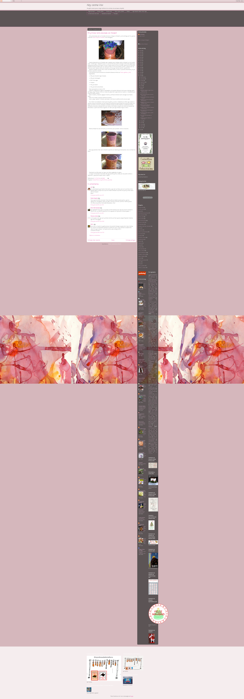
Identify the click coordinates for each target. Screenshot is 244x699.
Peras (149, 419)
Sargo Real (154, 437)
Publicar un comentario (94, 235)
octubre (142, 80)
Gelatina (152, 371)
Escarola (154, 352)
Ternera (155, 442)
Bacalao (155, 288)
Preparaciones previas (142, 260)
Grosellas (155, 372)
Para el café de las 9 (142, 252)
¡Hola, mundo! (141, 354)
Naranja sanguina (151, 409)
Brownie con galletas (142, 463)
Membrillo (155, 401)
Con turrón (150, 345)
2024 (141, 54)
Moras (149, 406)
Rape (152, 428)
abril (142, 122)
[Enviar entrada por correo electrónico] (108, 178)
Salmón (149, 436)
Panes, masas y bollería (119, 11)
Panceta (156, 414)
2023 (141, 55)
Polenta (155, 422)
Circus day (140, 283)
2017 (141, 65)
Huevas (149, 383)
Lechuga (155, 388)
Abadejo (149, 274)
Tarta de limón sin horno (145, 286)
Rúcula (156, 434)
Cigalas (154, 315)
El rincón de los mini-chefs (93, 13)
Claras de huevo (151, 317)
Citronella (154, 316)
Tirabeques (152, 443)
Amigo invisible (141, 207)
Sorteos (139, 263)
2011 (140, 75)
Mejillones (150, 400)
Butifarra (154, 292)
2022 (141, 57)
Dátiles (155, 351)
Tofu (156, 443)
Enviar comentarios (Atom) (114, 244)
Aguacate (152, 275)
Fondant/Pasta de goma (98, 180)
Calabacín (154, 297)
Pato (156, 417)
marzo (142, 124)
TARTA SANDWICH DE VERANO (145, 325)
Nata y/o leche (152, 411)
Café (149, 297)
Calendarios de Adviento (106, 13)
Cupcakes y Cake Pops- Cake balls (144, 226)
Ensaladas (140, 235)
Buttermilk (150, 294)
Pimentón (155, 420)
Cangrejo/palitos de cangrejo (152, 301)
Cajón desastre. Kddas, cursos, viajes (139, 11)
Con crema (155, 333)
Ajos (156, 275)
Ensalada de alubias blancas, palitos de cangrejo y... (146, 113)
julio (141, 85)
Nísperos (150, 413)
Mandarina (150, 396)
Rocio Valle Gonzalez (95, 208)
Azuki (154, 285)
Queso (150, 427)
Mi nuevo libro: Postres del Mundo (142, 361)
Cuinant (140, 537)
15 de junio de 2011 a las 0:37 (97, 195)
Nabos (155, 407)
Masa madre (151, 398)
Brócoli (156, 291)
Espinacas (150, 355)
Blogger (131, 696)
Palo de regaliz (150, 414)
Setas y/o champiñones (152, 439)
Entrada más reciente (94, 240)
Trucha (149, 446)
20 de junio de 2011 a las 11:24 (97, 232)
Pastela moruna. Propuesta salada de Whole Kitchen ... (147, 108)
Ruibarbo (155, 433)
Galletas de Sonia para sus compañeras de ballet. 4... (145, 105)
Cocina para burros (142, 395)
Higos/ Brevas (154, 379)
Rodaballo (150, 433)
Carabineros (155, 302)
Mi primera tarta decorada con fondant (146, 116)
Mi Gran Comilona (142, 440)
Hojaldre (155, 380)
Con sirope (150, 343)
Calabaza (150, 299)
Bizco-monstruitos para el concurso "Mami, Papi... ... (146, 95)
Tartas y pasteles (108, 180)
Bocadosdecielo (141, 478)
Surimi (155, 441)
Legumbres (152, 389)
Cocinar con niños (141, 222)
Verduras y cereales (142, 267)
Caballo (154, 295)
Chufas (149, 315)
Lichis (155, 390)
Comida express (141, 224)
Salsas (139, 262)
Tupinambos (155, 446)
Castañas (150, 304)
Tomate (152, 445)
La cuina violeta (141, 300)
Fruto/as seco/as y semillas (152, 365)
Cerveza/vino (151, 309)
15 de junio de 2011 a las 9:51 (97, 213)
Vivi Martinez (142, 34)
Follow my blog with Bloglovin (143, 40)
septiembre (143, 82)
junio (142, 87)
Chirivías (149, 310)
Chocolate (151, 312)
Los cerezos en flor (142, 428)
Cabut (155, 296)
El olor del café (141, 468)
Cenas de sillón (141, 218)
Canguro (150, 302)
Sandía (155, 436)
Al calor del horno (142, 517)
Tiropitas (141, 88)
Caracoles (152, 303)
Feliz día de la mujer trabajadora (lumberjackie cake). (142, 552)
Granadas (150, 372)
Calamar (150, 300)
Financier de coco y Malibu (142, 295)
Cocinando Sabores (142, 406)
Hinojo (151, 380)
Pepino (155, 418)
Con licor (155, 337)
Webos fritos (141, 353)
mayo (142, 121)
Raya (155, 428)
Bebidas (128, 11)
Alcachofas (150, 278)
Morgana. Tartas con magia (142, 550)
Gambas (155, 369)
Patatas (150, 417)
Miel (151, 404)
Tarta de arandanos (145, 455)
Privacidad (116, 13)
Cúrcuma (150, 351)
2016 (141, 67)
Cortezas (149, 350)
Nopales (156, 412)
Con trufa (154, 344)
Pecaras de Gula (94, 216)
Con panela (154, 341)
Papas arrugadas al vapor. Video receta (142, 416)
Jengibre (155, 384)
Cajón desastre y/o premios (143, 213)
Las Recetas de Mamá (141, 414)
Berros (156, 290)
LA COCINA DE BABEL (141, 525)
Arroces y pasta (141, 209)
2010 (141, 129)
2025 (141, 52)
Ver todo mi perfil (141, 36)
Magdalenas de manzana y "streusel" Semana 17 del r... (147, 103)
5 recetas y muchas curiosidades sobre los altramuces (142, 408)
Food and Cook (141, 422)
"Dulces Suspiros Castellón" (99, 37)
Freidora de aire (141, 239)
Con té (155, 345)
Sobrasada (150, 441)
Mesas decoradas (141, 248)
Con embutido (151, 335)
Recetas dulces (109, 11)
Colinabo (149, 322)
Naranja (150, 408)
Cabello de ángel (150, 296)
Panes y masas (141, 250)
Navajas (152, 412)
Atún (149, 285)
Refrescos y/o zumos (152, 430)
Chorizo (153, 314)
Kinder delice (145, 386)
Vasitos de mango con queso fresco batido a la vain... (146, 91)
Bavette (140, 293)
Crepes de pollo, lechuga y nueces (145, 494)
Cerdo (149, 308)
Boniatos (151, 291)
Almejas (154, 280)
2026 (141, 50)
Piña (156, 421)
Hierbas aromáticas (151, 377)
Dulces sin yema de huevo (143, 231)
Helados (139, 245)
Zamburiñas (153, 449)
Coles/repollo (150, 321)
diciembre (142, 77)
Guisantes (155, 373)
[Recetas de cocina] (142, 275)
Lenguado (149, 390)
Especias (151, 354)
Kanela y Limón (141, 385)
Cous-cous (154, 350)
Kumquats (150, 386)
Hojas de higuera (153, 382)
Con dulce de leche (153, 334)
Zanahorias (150, 451)
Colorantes (150, 323)
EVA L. (92, 224)
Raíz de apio (151, 429)
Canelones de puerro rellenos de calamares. (146, 118)
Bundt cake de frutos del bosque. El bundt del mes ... (146, 111)
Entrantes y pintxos (142, 237)
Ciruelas (149, 316)
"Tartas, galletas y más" (125, 72)
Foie (156, 357)
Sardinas (149, 437)
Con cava (152, 329)
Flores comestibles (152, 357)
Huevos (153, 383)
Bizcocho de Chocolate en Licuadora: (145, 371)
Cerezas (154, 308)
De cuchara (140, 230)
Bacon (152, 289)
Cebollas (155, 304)
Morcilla (154, 406)
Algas (151, 280)
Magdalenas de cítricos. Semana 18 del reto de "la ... (146, 100)
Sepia (149, 439)
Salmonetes (153, 435)
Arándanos (153, 284)
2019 (141, 62)
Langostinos (150, 388)
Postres (139, 258)
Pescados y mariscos (142, 254)
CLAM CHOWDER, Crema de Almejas (142, 423)
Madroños (150, 395)
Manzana (152, 397)
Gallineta (151, 369)
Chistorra (154, 310)
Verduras (150, 448)
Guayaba (151, 373)
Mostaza (150, 407)
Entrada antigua (130, 240)
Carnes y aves (140, 216)
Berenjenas (150, 290)
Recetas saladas (100, 11)
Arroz (156, 283)
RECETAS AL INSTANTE (141, 367)
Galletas (139, 241)
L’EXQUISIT (141, 462)
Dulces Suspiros (94, 198)
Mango (156, 396)
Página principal (91, 11)
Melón (151, 401)
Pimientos (152, 421)
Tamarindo (150, 442)
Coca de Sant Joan (143, 93)
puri (91, 187)
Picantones (150, 420)
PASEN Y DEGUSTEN (141, 321)
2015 (141, 69)
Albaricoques (153, 277)
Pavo (151, 418)
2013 (141, 72)
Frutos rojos (150, 368)
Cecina (155, 307)
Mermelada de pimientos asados (142, 519)
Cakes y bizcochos (141, 215)
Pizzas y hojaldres (141, 256)
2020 (141, 60)
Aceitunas (155, 274)
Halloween (140, 243)
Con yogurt (150, 346)
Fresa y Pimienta (142, 378)
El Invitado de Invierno (141, 313)
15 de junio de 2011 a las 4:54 (97, 205)
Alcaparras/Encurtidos (152, 279)
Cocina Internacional (142, 220)
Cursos (139, 228)
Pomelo (155, 424)
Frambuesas (151, 361)
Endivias (149, 352)
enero (142, 127)
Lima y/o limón (151, 391)
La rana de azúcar (142, 490)
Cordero (154, 349)
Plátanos (151, 423)
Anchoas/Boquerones (152, 281)
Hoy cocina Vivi (95, 5)
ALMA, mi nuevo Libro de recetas (141, 380)
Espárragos (150, 356)
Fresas (149, 362)
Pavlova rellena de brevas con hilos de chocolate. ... (147, 98)
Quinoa (149, 428)
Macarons (140, 247)
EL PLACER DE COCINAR (141, 502)
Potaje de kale (145, 470)
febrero (142, 126)
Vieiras (156, 448)
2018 (141, 64)
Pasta (152, 415)
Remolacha (153, 431)
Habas (153, 374)
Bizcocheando (141, 344)
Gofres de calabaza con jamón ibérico (145, 399)
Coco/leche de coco (151, 318)
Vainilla (152, 447)
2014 (141, 70)
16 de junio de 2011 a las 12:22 (97, 221)
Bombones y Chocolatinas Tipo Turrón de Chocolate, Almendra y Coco (142, 347)
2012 (141, 74)
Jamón (149, 384)
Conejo (153, 347)
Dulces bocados (141, 452)
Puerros (149, 425)
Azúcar (149, 286)
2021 (141, 59)
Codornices (150, 320)
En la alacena (140, 233)
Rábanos (151, 434)
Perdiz (154, 419)
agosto (142, 84)
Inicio (113, 240)
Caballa (149, 295)
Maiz (154, 395)
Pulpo (154, 425)
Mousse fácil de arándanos (141, 315)
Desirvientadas (141, 332)
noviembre (143, 79)
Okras (155, 413)
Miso (155, 404)
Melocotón (155, 400)
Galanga (156, 368)
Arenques (151, 283)
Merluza (151, 402)
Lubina (155, 394)
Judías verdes (153, 385)
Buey (150, 292)
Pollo (149, 424)
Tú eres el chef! (141, 359)
